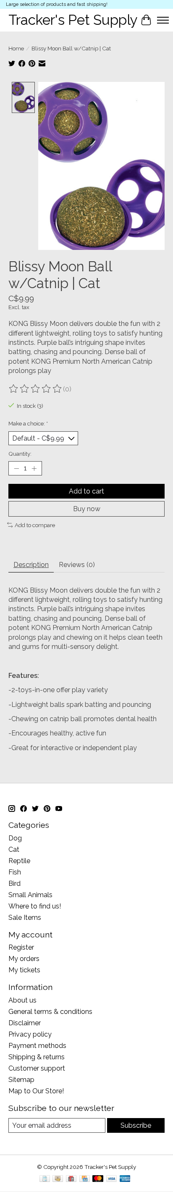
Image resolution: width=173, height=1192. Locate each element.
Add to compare (35, 525)
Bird (14, 883)
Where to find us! (34, 906)
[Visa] (111, 1179)
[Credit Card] (84, 1179)
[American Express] (125, 1179)
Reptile (19, 861)
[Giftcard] (71, 1179)
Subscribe (136, 1125)
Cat (13, 849)
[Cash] (57, 1179)
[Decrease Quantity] (16, 468)
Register (21, 947)
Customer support (36, 1068)
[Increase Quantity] (34, 468)
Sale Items (24, 918)
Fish (14, 872)
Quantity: (19, 453)
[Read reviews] (35, 389)
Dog (15, 838)
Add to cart (86, 491)
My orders (23, 959)
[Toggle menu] (163, 20)
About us (22, 1000)
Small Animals (30, 895)
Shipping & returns (36, 1057)
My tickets (24, 970)
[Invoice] (44, 1179)
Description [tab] (31, 565)
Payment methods (37, 1046)
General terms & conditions (50, 1012)
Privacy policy (30, 1034)
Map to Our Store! (36, 1091)
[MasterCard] (97, 1179)
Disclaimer (24, 1023)
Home (16, 48)
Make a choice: (28, 423)
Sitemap (21, 1080)
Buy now (86, 509)
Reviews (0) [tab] (77, 565)
